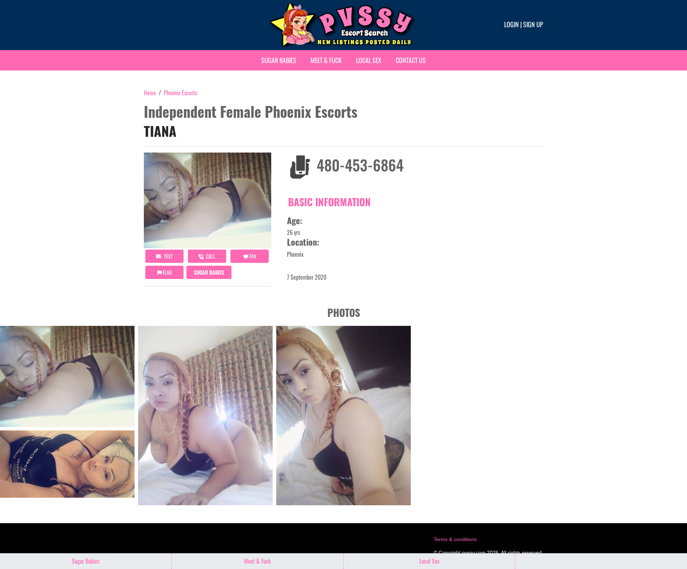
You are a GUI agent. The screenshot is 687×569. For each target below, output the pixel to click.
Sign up (533, 24)
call (210, 256)
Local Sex (368, 60)
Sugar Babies (278, 60)
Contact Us (411, 60)
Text (168, 256)
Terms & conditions (455, 539)
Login (511, 24)
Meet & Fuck (326, 60)
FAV (252, 256)
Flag (167, 272)
